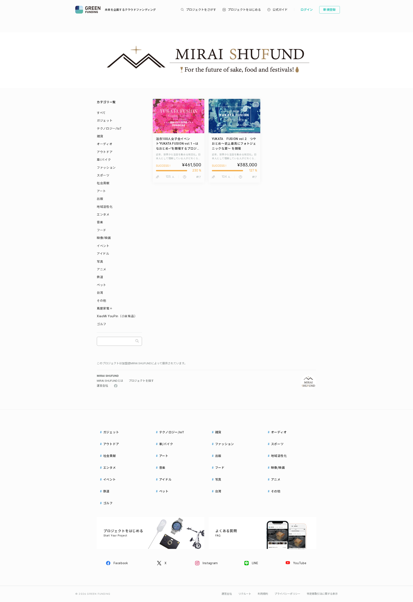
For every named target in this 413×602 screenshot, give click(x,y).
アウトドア (105, 152)
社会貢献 (103, 183)
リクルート (244, 593)
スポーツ (103, 175)
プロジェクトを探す (141, 380)
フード (101, 230)
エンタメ (103, 214)
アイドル (103, 253)
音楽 (100, 222)
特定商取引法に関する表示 (322, 593)
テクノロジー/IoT (109, 128)
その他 (101, 300)
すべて (101, 113)
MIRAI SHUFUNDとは (110, 380)
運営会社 (102, 385)
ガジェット (105, 120)
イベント (103, 246)
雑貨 (100, 136)
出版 (100, 199)
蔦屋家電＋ (105, 308)
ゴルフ (101, 324)
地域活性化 (105, 206)
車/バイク (104, 159)
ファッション (106, 167)
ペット (101, 285)
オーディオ (104, 144)
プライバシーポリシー (287, 593)
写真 (100, 261)
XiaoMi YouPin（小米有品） (117, 316)
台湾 (100, 292)
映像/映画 (104, 238)
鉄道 (100, 277)
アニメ (101, 269)
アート (101, 191)
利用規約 (263, 593)
